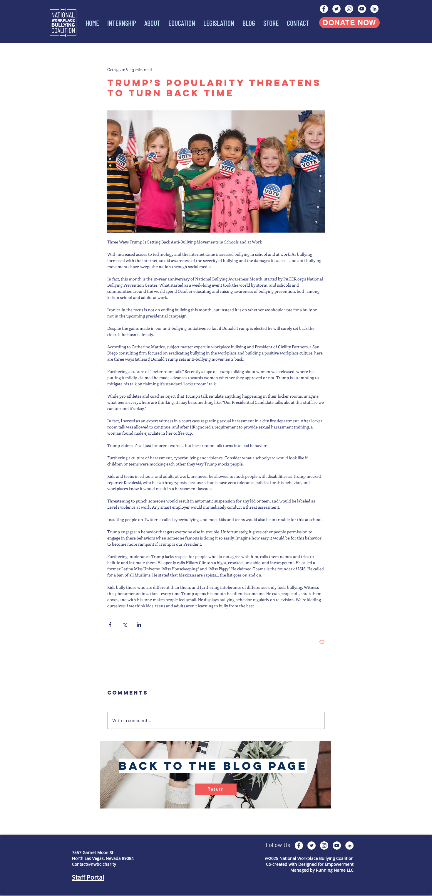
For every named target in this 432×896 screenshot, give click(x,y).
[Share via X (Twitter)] (124, 624)
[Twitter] (336, 9)
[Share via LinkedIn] (139, 624)
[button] (151, 23)
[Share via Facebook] (110, 624)
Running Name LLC (335, 870)
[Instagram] (349, 9)
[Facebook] (324, 9)
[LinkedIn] (374, 9)
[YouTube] (362, 9)
